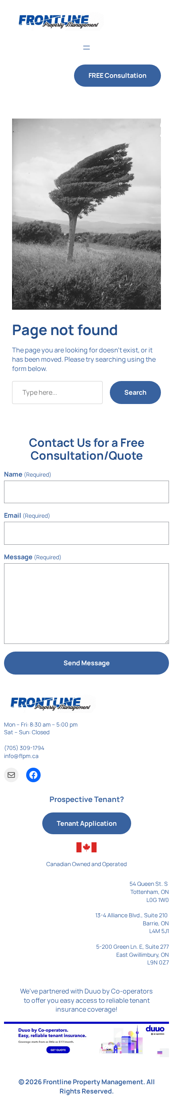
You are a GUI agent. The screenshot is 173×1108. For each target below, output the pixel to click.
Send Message (87, 662)
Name (27, 474)
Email (27, 515)
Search (135, 392)
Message (33, 556)
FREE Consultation (117, 75)
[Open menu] (86, 47)
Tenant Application (87, 823)
